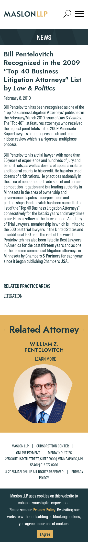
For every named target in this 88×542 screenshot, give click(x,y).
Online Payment (28, 452)
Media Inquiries (60, 452)
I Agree (45, 534)
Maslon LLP (20, 446)
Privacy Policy (44, 509)
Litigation (13, 295)
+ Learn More (44, 358)
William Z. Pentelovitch (44, 347)
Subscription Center (52, 446)
